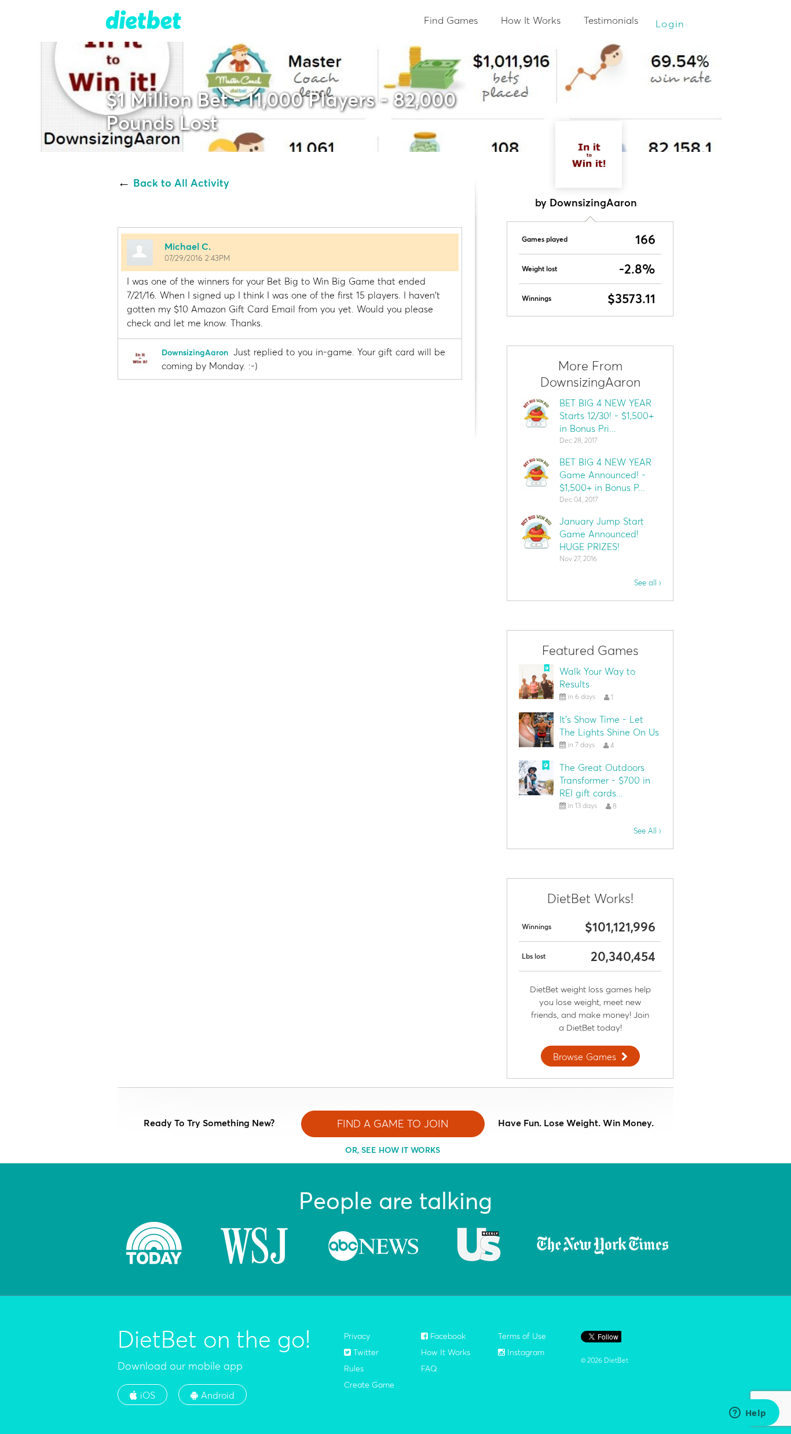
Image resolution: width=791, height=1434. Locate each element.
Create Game (369, 1385)
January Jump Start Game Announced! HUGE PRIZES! (601, 533)
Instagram (524, 1352)
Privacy (357, 1336)
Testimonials (611, 20)
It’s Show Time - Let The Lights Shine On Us (609, 726)
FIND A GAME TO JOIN (392, 1123)
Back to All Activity (181, 183)
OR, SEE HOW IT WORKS (392, 1150)
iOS (146, 1395)
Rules (354, 1368)
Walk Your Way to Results (597, 677)
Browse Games (584, 1056)
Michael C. (187, 246)
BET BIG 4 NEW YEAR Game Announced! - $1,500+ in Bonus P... (605, 474)
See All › (647, 830)
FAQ (429, 1368)
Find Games (451, 20)
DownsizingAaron (195, 352)
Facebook (447, 1336)
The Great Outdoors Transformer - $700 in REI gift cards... (604, 780)
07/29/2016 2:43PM (197, 258)
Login (670, 23)
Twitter (365, 1352)
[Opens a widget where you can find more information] (747, 1413)
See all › (647, 582)
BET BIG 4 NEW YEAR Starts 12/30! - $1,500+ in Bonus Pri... (606, 415)
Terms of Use (522, 1336)
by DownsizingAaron (586, 202)
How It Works (531, 20)
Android (216, 1395)
